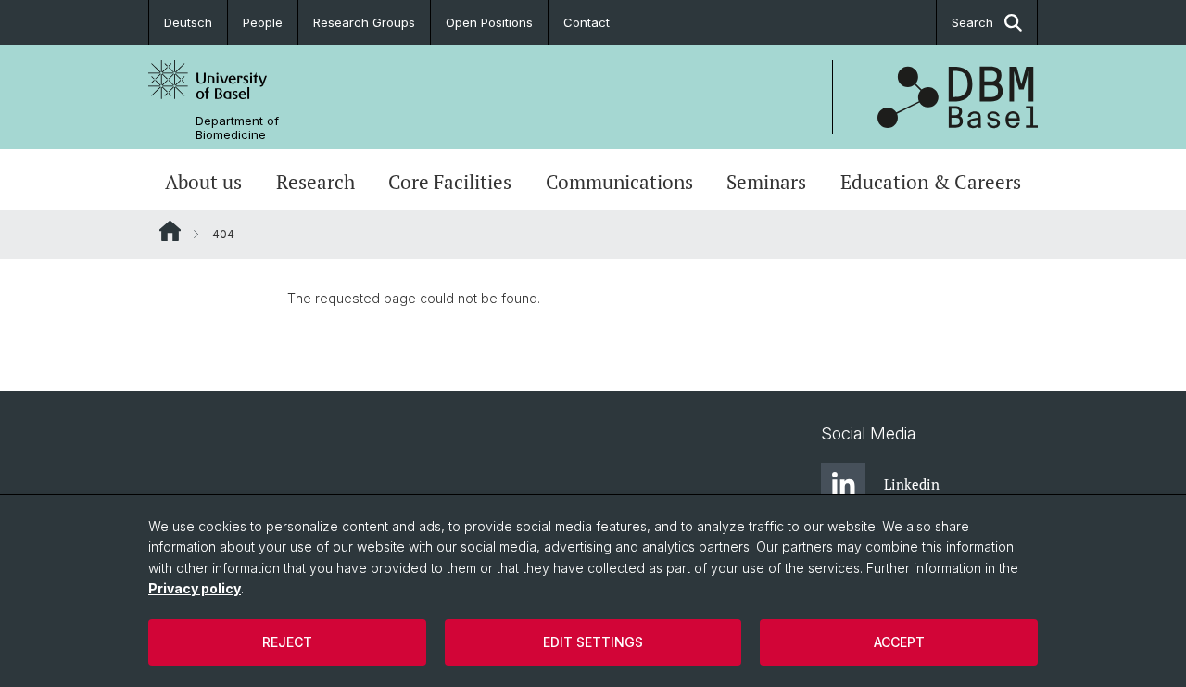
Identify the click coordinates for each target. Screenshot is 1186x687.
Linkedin (912, 484)
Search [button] (972, 22)
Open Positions (489, 22)
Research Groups (364, 22)
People (263, 22)
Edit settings (593, 642)
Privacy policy (194, 588)
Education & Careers (930, 182)
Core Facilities (449, 182)
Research (315, 182)
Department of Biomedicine (237, 128)
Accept (899, 642)
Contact (586, 22)
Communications (619, 182)
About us (203, 182)
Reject (287, 642)
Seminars (766, 182)
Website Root (170, 231)
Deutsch (188, 22)
